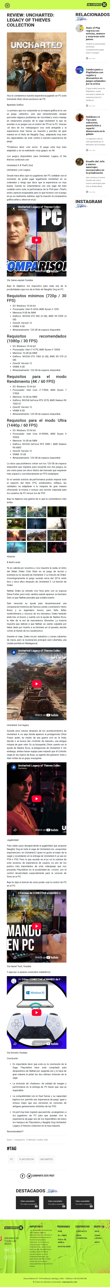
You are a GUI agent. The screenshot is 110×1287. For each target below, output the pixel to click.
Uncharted (46, 1159)
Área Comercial (81, 1236)
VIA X (97, 1231)
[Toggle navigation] (7, 5)
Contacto (81, 1231)
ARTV (97, 1242)
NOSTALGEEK (64, 1246)
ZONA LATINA (98, 1236)
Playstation (26, 1159)
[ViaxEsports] (90, 4)
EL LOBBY (62, 1235)
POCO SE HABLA (62, 1240)
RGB (60, 1231)
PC (11, 1159)
